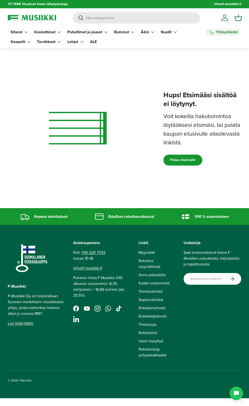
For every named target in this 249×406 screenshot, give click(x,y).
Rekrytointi (148, 332)
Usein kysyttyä (151, 341)
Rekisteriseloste (152, 308)
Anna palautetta (152, 275)
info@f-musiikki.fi (227, 4)
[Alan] (236, 393)
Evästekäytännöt (153, 316)
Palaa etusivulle (183, 159)
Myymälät (147, 252)
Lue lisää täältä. (21, 323)
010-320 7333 (93, 252)
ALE (93, 41)
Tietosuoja (147, 324)
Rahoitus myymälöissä (149, 263)
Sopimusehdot (151, 299)
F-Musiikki (25, 380)
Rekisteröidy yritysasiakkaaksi (153, 352)
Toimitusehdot (151, 291)
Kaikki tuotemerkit (154, 283)
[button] (238, 17)
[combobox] (136, 18)
